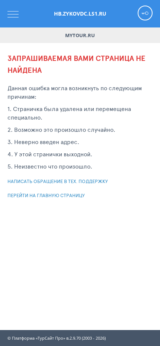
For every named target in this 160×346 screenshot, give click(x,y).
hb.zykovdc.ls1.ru (80, 13)
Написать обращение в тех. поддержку (57, 181)
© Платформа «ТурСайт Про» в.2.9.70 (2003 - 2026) (56, 338)
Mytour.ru (80, 35)
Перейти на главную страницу (46, 195)
